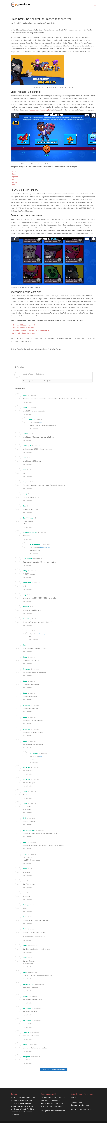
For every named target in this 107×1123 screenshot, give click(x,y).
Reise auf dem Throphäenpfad (40, 110)
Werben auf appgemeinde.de (81, 1109)
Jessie (14, 171)
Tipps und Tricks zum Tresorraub (23, 325)
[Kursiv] (26, 381)
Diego (40, 756)
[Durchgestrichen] (32, 381)
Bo (13, 179)
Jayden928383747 (44, 547)
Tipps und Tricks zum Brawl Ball (23, 328)
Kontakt (73, 1097)
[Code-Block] (44, 381)
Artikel (22, 23)
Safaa (40, 422)
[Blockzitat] (41, 381)
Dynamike (15, 177)
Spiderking (42, 634)
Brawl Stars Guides (39, 23)
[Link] (47, 381)
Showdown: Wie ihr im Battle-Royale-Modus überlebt (31, 330)
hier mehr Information (57, 1111)
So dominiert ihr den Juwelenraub (24, 333)
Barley (14, 182)
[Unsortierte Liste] (38, 381)
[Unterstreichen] (29, 381)
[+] (53, 380)
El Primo (15, 185)
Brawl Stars (28, 23)
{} (50, 380)
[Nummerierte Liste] (35, 381)
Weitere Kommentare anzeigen (53, 1069)
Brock (14, 174)
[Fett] (23, 381)
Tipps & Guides (50, 23)
